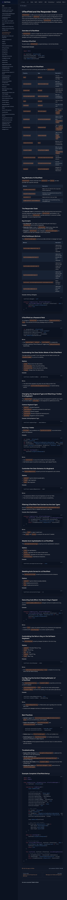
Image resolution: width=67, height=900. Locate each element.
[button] (9, 6)
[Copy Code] (60, 51)
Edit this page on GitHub (28, 868)
